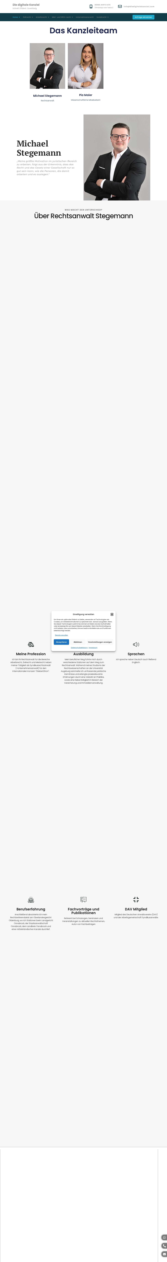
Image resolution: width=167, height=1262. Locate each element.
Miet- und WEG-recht (61, 17)
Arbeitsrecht (41, 17)
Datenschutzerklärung (79, 648)
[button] (112, 614)
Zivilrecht (27, 17)
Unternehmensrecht (85, 17)
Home (15, 17)
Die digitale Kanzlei (26, 5)
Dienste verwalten (61, 635)
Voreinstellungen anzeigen (100, 642)
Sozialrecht (101, 17)
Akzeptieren (61, 642)
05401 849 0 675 (102, 5)
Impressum (93, 648)
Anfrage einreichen (143, 17)
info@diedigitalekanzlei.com (139, 6)
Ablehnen (78, 642)
